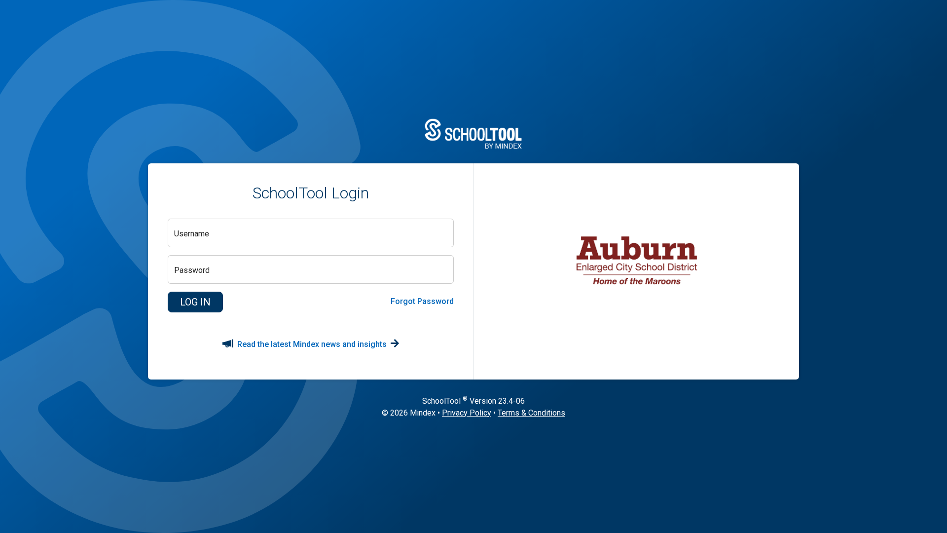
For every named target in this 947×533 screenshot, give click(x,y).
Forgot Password (422, 301)
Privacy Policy (466, 413)
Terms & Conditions (531, 413)
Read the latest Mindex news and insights (312, 344)
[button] (195, 302)
